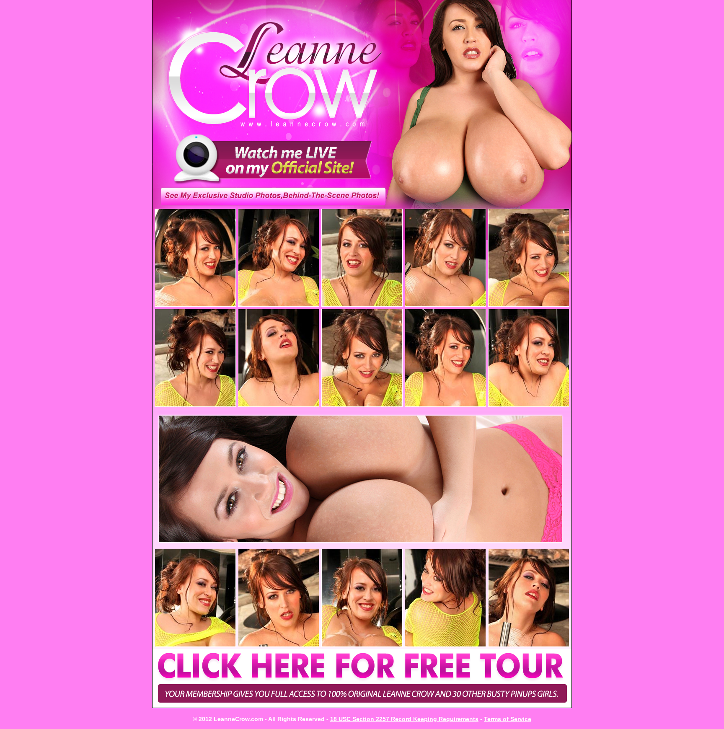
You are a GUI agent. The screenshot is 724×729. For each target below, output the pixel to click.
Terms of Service (507, 719)
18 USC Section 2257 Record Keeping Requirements (404, 719)
